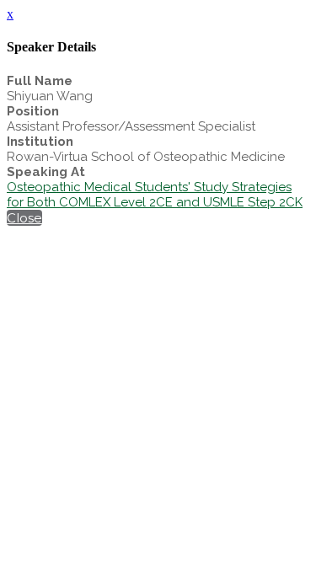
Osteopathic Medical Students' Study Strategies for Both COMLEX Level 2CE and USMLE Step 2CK (155, 194)
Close (24, 218)
